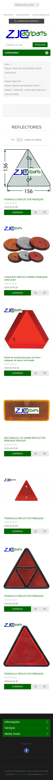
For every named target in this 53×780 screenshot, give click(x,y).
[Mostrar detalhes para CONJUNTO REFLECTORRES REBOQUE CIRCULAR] (26, 249)
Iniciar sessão (22, 15)
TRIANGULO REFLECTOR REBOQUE (23, 199)
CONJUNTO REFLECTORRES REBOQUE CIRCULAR (26, 278)
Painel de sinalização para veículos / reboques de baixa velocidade (22, 359)
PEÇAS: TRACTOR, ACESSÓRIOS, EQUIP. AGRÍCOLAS (23, 70)
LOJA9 (45, 774)
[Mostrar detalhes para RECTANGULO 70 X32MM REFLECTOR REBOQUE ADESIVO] (26, 410)
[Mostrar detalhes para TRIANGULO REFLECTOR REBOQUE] (26, 172)
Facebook (26, 750)
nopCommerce (20, 774)
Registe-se (8, 15)
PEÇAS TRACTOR (13, 81)
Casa (7, 64)
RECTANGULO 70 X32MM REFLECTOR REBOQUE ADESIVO (24, 439)
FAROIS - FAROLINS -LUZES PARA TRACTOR (25, 90)
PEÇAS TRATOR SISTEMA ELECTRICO (22, 86)
